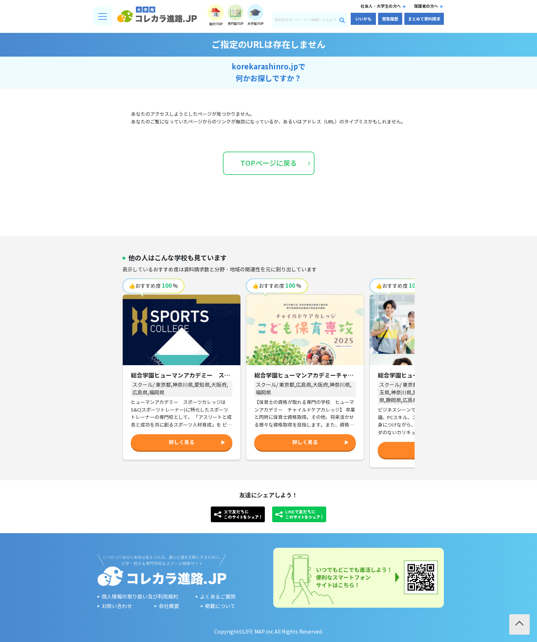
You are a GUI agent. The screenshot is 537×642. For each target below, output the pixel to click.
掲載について (220, 606)
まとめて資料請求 (424, 19)
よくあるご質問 (218, 597)
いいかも (363, 19)
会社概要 (169, 606)
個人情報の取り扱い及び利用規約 (140, 597)
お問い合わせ (117, 606)
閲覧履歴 (390, 19)
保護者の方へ (426, 6)
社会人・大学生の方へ (381, 6)
